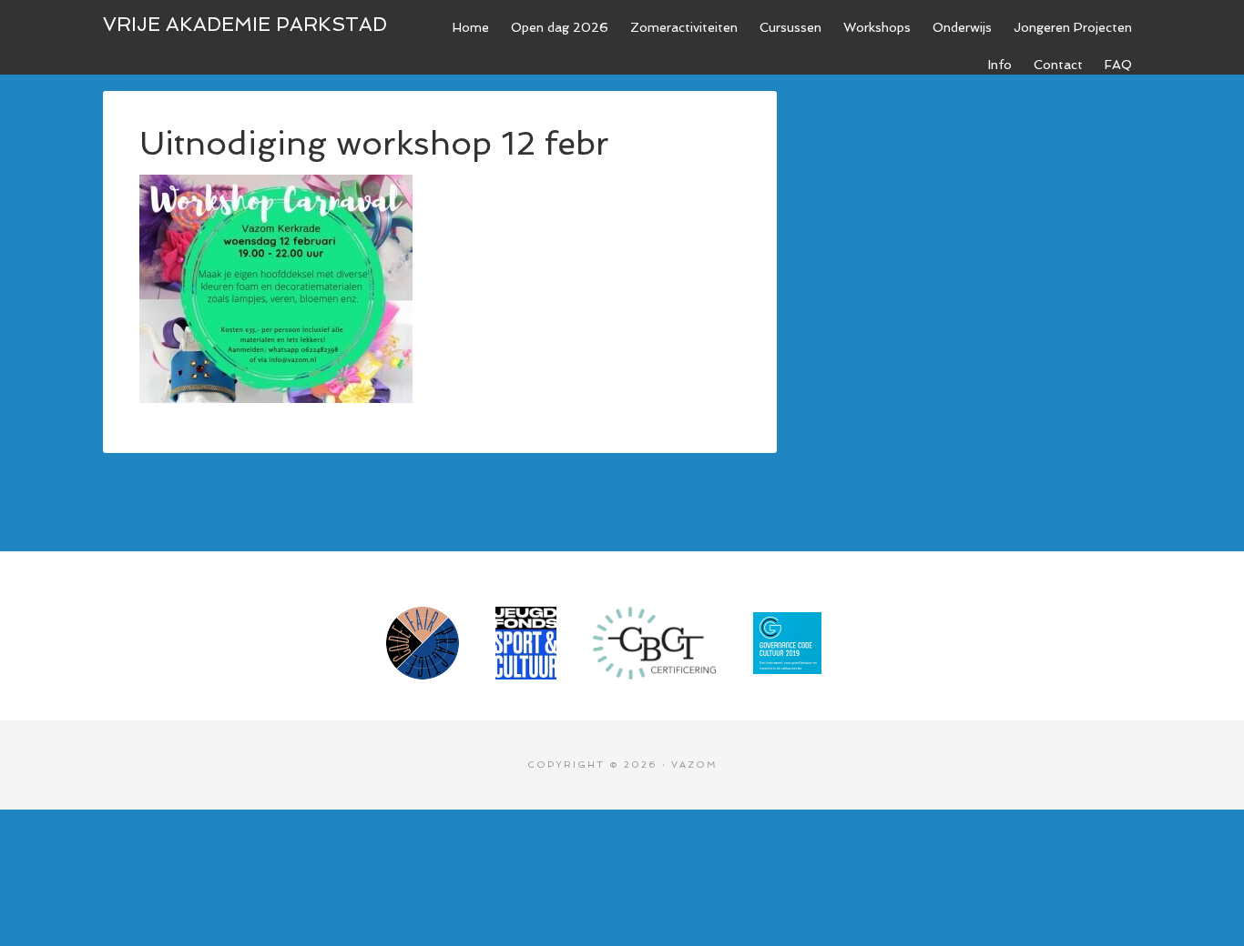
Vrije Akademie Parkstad (245, 24)
